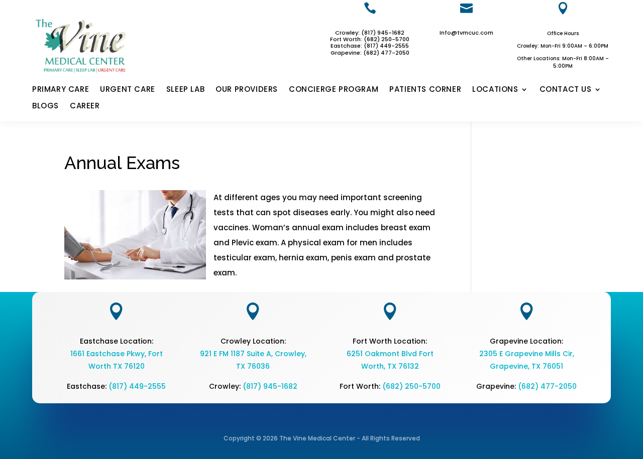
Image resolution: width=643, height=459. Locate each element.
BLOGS (45, 106)
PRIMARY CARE (60, 89)
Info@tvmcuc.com (466, 33)
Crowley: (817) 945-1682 (369, 33)
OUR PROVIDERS (247, 89)
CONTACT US (566, 89)
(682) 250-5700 (411, 386)
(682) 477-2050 (547, 386)
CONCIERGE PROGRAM (333, 89)
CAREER (85, 106)
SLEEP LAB (185, 89)
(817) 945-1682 (270, 386)
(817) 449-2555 (386, 46)
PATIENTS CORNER (425, 89)
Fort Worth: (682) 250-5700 (369, 39)
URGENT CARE (127, 89)
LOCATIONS (495, 89)
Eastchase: (347, 46)
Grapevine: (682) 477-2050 (370, 53)
